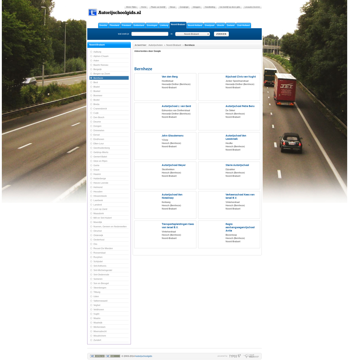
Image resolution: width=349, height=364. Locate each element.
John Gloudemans (172, 135)
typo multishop (251, 356)
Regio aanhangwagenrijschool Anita (240, 227)
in (172, 34)
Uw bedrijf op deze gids (230, 7)
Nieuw (172, 7)
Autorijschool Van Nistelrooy (172, 196)
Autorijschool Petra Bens (240, 106)
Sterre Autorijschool (237, 165)
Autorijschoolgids (143, 356)
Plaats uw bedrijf (158, 7)
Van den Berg (170, 76)
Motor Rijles (131, 7)
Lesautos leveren (252, 7)
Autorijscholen (156, 45)
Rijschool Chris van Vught (241, 76)
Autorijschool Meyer (174, 165)
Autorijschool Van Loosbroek (236, 137)
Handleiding (210, 7)
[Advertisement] (239, 60)
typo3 (235, 356)
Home (143, 7)
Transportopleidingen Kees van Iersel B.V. (178, 226)
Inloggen (196, 7)
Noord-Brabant (173, 45)
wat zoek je (123, 34)
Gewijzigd (184, 7)
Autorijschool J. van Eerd (176, 106)
